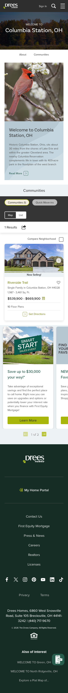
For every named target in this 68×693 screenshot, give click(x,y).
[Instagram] (25, 579)
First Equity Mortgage (34, 526)
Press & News (34, 535)
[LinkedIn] (52, 579)
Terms (44, 595)
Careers (34, 545)
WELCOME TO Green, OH (34, 662)
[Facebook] (7, 579)
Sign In (43, 6)
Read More (15, 173)
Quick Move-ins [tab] (45, 202)
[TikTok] (61, 579)
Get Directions (37, 314)
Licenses (34, 564)
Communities (41, 54)
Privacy (24, 595)
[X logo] (16, 579)
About (22, 54)
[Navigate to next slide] (59, 260)
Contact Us (34, 516)
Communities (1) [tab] (17, 202)
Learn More (28, 420)
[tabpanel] (34, 273)
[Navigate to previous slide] (25, 434)
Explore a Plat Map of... (34, 680)
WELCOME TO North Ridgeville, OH (34, 671)
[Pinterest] (34, 579)
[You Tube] (43, 579)
